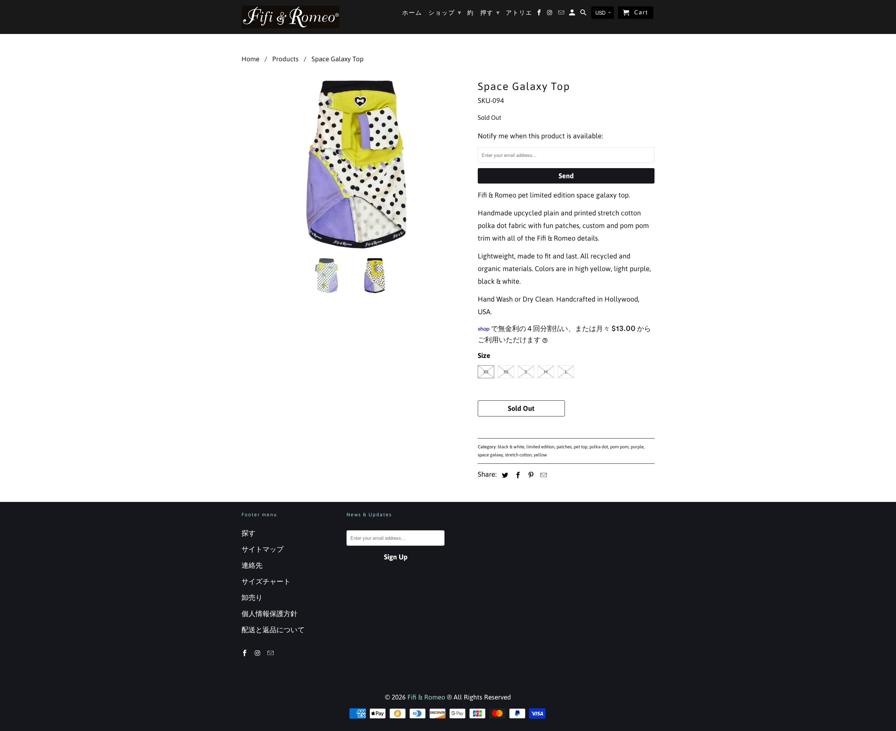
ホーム (412, 12)
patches (564, 446)
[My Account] (572, 14)
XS (486, 371)
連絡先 (251, 565)
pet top (580, 446)
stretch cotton (518, 454)
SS (506, 371)
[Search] (584, 14)
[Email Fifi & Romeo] (271, 653)
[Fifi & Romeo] (290, 16)
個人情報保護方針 (269, 613)
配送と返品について (272, 630)
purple (637, 446)
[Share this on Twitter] (504, 475)
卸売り (251, 597)
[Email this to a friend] (542, 475)
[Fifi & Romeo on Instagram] (258, 653)
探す (248, 533)
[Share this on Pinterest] (530, 475)
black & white (511, 446)
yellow (540, 454)
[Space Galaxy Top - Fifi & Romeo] (356, 164)
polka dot (598, 446)
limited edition (540, 446)
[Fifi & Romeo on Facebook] (245, 653)
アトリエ (519, 12)
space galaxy (490, 454)
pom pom (619, 446)
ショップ (445, 12)
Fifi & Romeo (426, 697)
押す (490, 12)
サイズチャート (265, 581)
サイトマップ (262, 549)
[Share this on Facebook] (517, 475)
